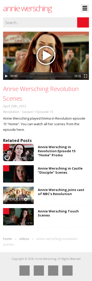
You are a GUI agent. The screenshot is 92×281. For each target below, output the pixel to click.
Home (7, 238)
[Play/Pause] (6, 76)
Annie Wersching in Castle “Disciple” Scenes (60, 170)
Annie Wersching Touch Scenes (58, 213)
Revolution (11, 111)
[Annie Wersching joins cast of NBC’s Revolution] (18, 195)
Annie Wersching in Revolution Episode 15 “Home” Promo (56, 151)
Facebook (24, 270)
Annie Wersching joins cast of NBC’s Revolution (61, 191)
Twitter (39, 270)
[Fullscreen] (86, 76)
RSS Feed (53, 270)
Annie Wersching (27, 8)
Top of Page (67, 270)
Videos (24, 238)
